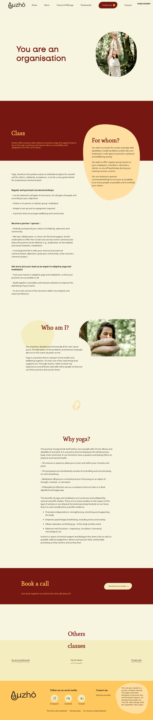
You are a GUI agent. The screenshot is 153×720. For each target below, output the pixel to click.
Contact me (107, 5)
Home (34, 5)
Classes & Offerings (65, 5)
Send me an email (117, 586)
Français (128, 5)
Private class (136, 660)
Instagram (54, 704)
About (46, 5)
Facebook (68, 704)
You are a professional (20, 660)
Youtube (81, 704)
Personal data (75, 711)
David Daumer (100, 711)
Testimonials (86, 5)
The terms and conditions (57, 711)
